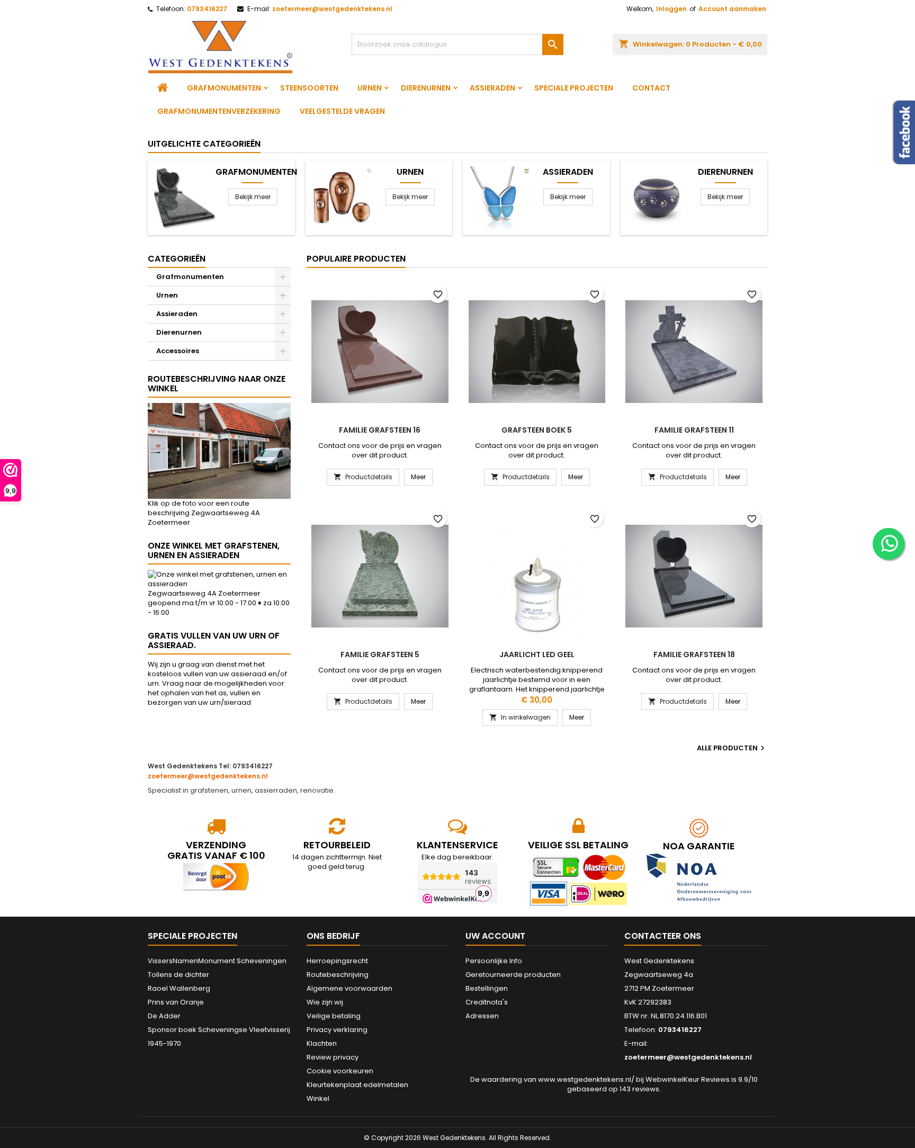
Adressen (482, 1016)
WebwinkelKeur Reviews (687, 1079)
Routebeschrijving (338, 975)
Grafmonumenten (224, 88)
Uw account (495, 936)
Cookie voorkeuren (340, 1071)
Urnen (369, 88)
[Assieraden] (499, 197)
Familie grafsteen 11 (694, 430)
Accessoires (177, 351)
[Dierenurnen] (656, 197)
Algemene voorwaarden (349, 988)
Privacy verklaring (337, 1030)
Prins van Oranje (176, 1002)
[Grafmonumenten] (184, 197)
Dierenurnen (426, 88)
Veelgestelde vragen (342, 111)
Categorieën (176, 259)
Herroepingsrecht (337, 961)
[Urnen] (341, 197)
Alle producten (732, 748)
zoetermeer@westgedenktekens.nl (332, 8)
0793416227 (207, 8)
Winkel (318, 1098)
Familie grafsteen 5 (379, 654)
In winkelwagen (520, 717)
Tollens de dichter (178, 975)
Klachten (322, 1043)
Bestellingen (486, 988)
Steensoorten (309, 88)
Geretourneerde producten (513, 975)
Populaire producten (356, 259)
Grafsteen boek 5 (536, 430)
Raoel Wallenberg (179, 988)
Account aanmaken (732, 8)
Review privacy (332, 1057)
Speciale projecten (573, 88)
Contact (651, 88)
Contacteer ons (662, 936)
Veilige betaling (334, 1016)
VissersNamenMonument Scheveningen (217, 961)
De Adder (164, 1016)
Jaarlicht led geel (537, 654)
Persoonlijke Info (493, 961)
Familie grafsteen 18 (694, 654)
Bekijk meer (253, 196)
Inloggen (671, 8)
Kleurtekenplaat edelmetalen (357, 1085)
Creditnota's (486, 1002)
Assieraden (492, 88)
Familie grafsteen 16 (379, 430)
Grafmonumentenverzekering (219, 111)
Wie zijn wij (325, 1002)
